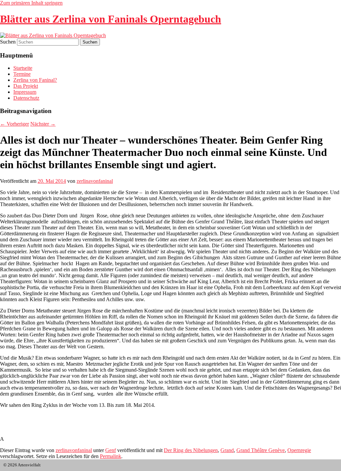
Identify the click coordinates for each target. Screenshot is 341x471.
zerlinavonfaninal (95, 181)
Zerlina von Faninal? (35, 80)
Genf (110, 450)
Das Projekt (25, 86)
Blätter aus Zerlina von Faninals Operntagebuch (110, 19)
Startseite (22, 68)
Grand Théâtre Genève (260, 450)
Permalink (110, 456)
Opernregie (299, 450)
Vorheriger (14, 124)
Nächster (43, 124)
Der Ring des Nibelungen (191, 450)
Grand (227, 450)
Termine (22, 74)
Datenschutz (26, 98)
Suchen (8, 42)
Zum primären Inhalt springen (31, 3)
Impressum (24, 92)
